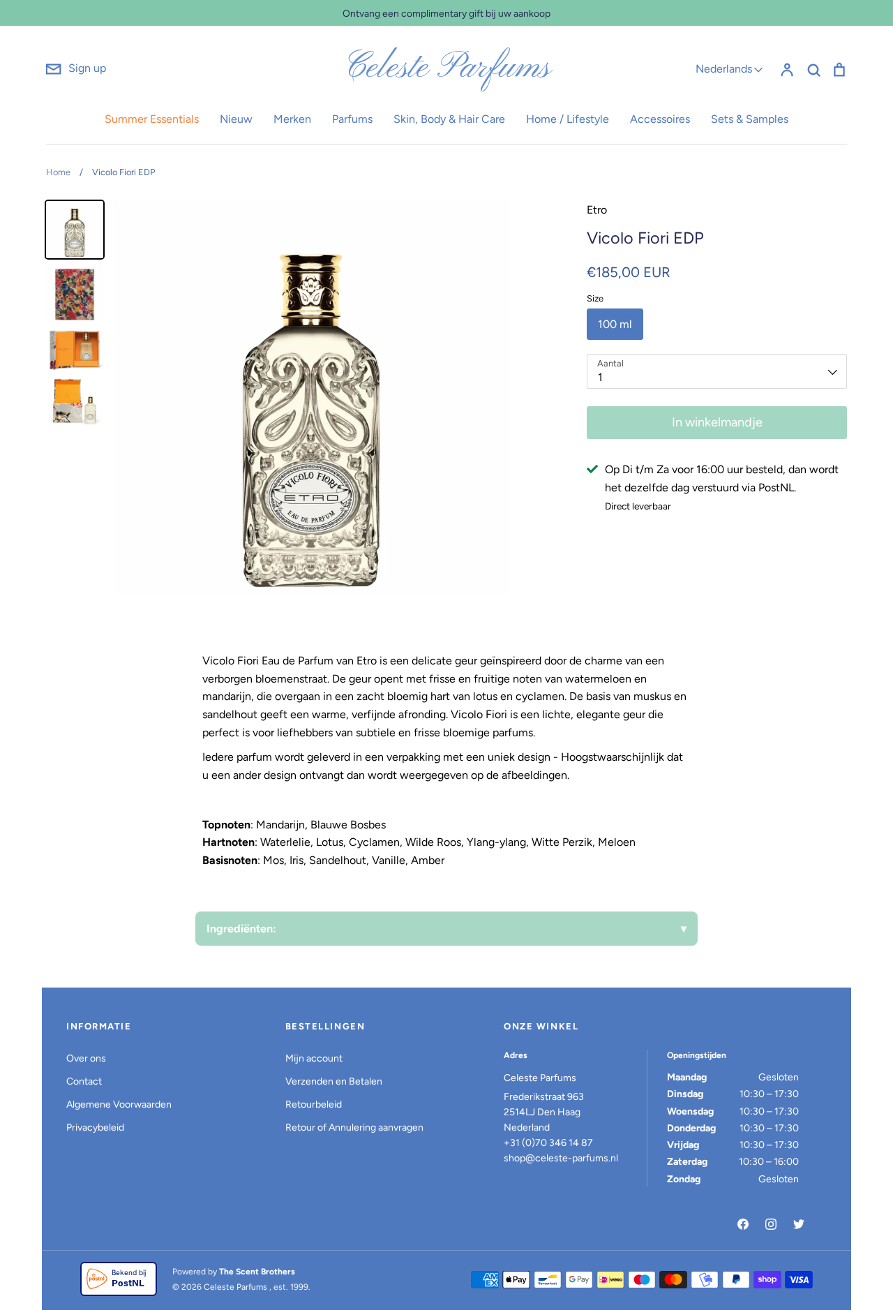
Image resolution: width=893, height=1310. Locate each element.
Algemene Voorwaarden (119, 1104)
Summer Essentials (152, 119)
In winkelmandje (717, 422)
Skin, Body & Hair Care (449, 119)
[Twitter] (799, 1224)
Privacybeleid (95, 1127)
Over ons (86, 1058)
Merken (292, 119)
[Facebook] (743, 1224)
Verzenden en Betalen (333, 1081)
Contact (84, 1081)
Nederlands (724, 68)
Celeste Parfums (446, 68)
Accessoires (660, 119)
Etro (597, 209)
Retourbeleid (313, 1104)
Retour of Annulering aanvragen (354, 1127)
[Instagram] (771, 1224)
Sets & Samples (749, 119)
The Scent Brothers (257, 1271)
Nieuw (236, 119)
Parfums (352, 119)
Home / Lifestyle (567, 119)
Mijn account (314, 1058)
